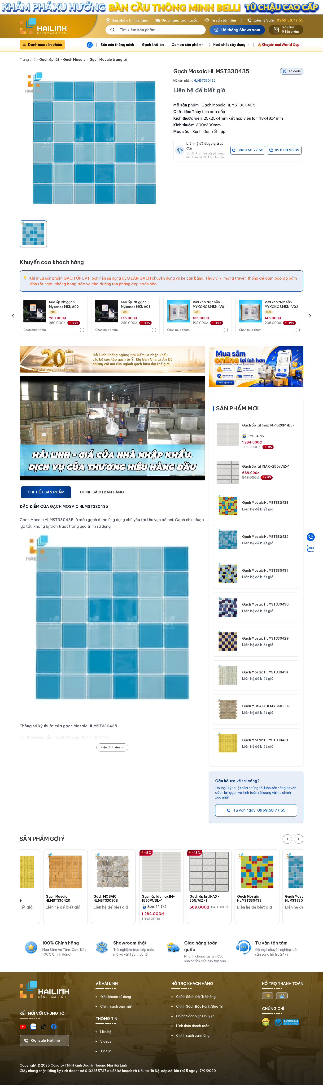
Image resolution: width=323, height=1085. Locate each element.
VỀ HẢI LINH (107, 983)
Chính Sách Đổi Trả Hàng (196, 997)
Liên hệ (105, 1032)
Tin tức (105, 1051)
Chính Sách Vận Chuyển (195, 1016)
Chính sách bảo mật (116, 1006)
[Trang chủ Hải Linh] (43, 26)
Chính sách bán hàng (193, 1035)
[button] (33, 233)
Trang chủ (27, 59)
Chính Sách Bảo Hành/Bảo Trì (199, 1006)
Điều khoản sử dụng (115, 997)
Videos (105, 1041)
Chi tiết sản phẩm (46, 492)
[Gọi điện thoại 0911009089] (311, 537)
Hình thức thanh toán (192, 1026)
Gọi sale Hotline (45, 1040)
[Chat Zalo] (311, 548)
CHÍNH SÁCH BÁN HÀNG (102, 492)
